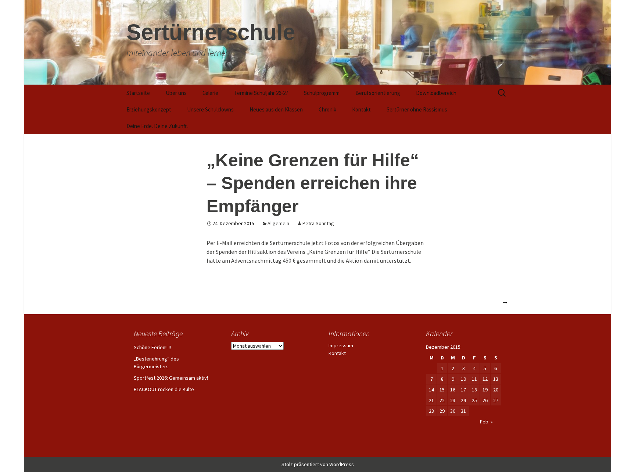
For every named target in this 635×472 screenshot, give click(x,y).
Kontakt (361, 109)
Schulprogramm (322, 92)
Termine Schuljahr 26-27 (261, 92)
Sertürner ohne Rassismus (417, 109)
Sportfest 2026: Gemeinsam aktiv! (171, 378)
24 (463, 400)
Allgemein (278, 223)
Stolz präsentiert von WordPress (317, 464)
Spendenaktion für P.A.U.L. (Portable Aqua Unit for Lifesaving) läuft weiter (400, 301)
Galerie (210, 92)
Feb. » (486, 421)
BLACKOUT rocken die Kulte (164, 389)
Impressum (341, 345)
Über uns (176, 92)
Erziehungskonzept (148, 109)
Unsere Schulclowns (210, 109)
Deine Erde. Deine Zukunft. (157, 126)
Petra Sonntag (318, 223)
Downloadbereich (436, 92)
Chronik (327, 109)
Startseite (138, 92)
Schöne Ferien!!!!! (152, 347)
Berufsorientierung (377, 92)
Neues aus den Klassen (276, 109)
